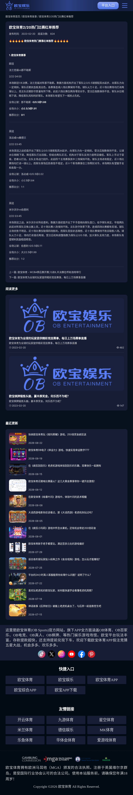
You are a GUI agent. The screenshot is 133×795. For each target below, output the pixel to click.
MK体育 (107, 730)
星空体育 (106, 720)
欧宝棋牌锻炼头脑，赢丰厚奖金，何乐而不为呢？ (39, 396)
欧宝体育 (25, 680)
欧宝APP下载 (66, 690)
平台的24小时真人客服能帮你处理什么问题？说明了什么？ (60, 574)
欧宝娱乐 (65, 680)
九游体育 (65, 720)
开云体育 (25, 720)
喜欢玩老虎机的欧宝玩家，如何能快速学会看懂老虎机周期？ (61, 590)
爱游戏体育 (106, 740)
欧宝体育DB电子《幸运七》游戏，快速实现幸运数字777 (58, 449)
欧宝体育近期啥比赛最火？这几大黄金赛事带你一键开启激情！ (62, 481)
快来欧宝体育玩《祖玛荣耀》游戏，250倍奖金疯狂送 (57, 434)
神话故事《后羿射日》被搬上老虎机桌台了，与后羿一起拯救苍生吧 (64, 605)
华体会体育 (65, 740)
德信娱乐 (65, 730)
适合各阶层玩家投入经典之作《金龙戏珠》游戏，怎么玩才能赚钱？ (64, 559)
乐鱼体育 (25, 740)
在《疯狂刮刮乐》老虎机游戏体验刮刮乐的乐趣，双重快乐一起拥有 (64, 465)
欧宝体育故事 (29, 16)
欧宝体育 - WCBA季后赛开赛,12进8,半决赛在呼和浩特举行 (49, 272)
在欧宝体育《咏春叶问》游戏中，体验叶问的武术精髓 (57, 496)
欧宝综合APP (25, 690)
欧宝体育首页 (13, 16)
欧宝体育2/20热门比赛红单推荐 (56, 16)
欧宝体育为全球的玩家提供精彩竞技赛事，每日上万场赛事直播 (52, 277)
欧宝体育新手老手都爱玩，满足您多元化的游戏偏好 (56, 543)
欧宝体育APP (107, 680)
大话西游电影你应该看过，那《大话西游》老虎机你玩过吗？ (61, 512)
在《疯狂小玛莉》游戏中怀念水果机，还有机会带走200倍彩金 (62, 527)
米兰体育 (25, 730)
